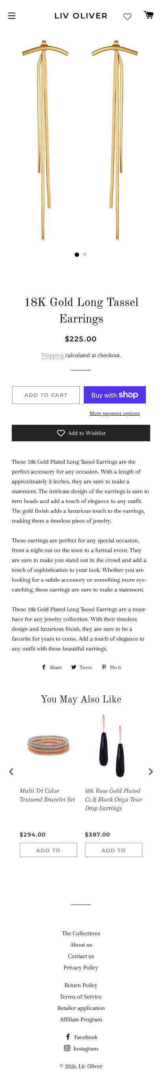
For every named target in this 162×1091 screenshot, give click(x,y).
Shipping (53, 355)
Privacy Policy (81, 967)
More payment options (115, 413)
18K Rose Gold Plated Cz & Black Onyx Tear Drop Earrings (113, 799)
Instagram (85, 1048)
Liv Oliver (81, 15)
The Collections (81, 933)
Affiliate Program (81, 1019)
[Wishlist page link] (127, 16)
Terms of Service (81, 996)
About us (81, 944)
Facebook (85, 1037)
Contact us (81, 956)
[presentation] (11, 772)
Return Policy (81, 985)
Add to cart (48, 852)
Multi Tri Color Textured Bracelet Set (47, 795)
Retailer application (81, 1008)
